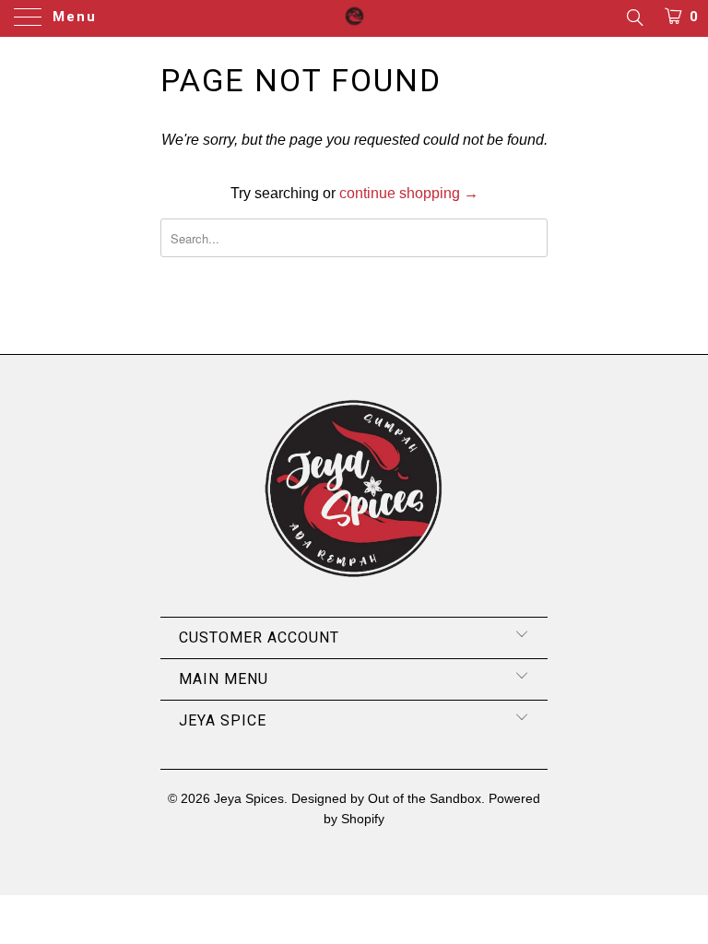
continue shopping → (408, 193)
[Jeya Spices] (354, 18)
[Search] (633, 18)
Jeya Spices (249, 798)
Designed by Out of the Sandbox (386, 798)
